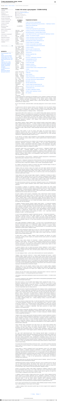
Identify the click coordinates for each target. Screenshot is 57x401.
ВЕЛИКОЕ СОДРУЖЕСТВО (31, 54)
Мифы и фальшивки (6, 29)
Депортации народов (5, 70)
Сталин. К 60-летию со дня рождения (33, 22)
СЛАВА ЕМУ (28, 72)
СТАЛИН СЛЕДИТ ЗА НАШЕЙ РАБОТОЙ (34, 84)
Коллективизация (5, 18)
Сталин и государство (6, 16)
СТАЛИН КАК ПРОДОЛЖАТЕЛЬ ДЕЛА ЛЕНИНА (35, 28)
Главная (3, 10)
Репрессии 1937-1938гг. (6, 61)
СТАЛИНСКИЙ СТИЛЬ (30, 87)
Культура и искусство (5, 71)
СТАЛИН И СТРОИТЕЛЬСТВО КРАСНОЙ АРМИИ (35, 30)
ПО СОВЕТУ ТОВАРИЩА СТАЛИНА (33, 89)
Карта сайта (4, 35)
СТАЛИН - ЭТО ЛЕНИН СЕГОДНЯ (32, 35)
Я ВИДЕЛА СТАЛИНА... (30, 64)
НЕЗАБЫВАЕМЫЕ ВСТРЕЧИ (31, 59)
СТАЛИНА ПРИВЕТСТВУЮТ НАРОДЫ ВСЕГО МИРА (36, 67)
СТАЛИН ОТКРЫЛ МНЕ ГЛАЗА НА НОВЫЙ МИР (35, 77)
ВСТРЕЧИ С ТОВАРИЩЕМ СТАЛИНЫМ (33, 57)
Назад (33, 394)
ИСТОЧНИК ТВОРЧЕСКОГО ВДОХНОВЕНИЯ (35, 79)
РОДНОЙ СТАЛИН (29, 27)
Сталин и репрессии (6, 19)
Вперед (37, 394)
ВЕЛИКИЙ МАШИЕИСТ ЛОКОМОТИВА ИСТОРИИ (36, 32)
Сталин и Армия (5, 23)
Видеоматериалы (5, 37)
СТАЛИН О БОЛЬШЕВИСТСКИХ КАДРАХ (34, 44)
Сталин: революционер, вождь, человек (11, 1)
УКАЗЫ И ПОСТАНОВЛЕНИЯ (31, 25)
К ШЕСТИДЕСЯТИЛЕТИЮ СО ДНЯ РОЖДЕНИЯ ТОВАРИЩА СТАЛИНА (40, 33)
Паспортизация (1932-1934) (7, 58)
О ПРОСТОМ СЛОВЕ (30, 62)
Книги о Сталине (5, 39)
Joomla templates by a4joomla (28, 398)
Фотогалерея (4, 30)
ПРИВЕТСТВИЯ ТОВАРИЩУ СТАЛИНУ (33, 91)
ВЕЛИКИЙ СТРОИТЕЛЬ (30, 81)
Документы (4, 24)
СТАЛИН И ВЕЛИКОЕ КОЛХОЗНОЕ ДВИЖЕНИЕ (35, 37)
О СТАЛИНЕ (28, 55)
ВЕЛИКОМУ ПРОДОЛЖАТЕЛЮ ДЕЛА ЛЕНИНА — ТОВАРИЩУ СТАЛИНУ (40, 23)
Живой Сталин (4, 12)
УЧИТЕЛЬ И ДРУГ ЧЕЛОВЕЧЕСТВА (33, 49)
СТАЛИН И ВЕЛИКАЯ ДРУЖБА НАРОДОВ (34, 38)
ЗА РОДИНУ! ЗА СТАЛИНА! (31, 60)
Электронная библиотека (24, 12)
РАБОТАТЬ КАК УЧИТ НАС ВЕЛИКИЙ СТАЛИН (35, 86)
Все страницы (28, 92)
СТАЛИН (27, 69)
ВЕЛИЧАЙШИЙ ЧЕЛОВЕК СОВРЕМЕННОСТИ (35, 40)
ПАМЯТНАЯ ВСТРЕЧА (30, 75)
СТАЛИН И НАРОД (29, 47)
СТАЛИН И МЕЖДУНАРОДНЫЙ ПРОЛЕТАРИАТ (35, 45)
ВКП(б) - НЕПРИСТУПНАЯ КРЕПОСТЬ (33, 50)
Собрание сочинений (6, 34)
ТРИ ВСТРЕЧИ (29, 52)
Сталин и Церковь (5, 21)
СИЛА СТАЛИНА (29, 74)
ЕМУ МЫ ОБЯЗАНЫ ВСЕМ (31, 82)
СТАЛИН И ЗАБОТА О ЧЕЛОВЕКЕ (32, 42)
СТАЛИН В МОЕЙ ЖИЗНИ (31, 65)
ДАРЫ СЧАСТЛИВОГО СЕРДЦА (32, 70)
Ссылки (3, 32)
